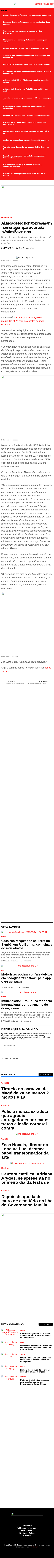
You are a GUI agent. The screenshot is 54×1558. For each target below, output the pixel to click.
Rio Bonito (6, 218)
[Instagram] (19, 1551)
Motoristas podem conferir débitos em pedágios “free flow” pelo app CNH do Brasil (26, 978)
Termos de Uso (27, 1530)
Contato (27, 1536)
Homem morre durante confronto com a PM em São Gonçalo (35, 1371)
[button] (2, 252)
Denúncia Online (27, 1533)
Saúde (3, 997)
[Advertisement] (27, 804)
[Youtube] (28, 1551)
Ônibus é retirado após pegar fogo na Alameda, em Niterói (27, 15)
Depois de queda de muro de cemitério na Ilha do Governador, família (27, 1200)
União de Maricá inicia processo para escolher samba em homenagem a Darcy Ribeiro (34, 1382)
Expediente (27, 1525)
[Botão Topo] (37, 1551)
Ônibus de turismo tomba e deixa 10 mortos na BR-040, (25, 49)
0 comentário (28, 248)
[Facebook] (16, 1551)
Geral (3, 970)
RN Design (34, 1547)
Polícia (3, 937)
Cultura (4, 1139)
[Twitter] (24, 1551)
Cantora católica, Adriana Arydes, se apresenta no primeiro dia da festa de (26, 1178)
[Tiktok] (33, 1551)
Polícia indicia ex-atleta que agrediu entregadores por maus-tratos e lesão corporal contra (25, 1119)
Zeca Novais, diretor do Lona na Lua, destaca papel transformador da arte (25, 1151)
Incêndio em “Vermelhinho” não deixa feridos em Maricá (26, 116)
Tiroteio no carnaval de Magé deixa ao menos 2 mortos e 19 (25, 1092)
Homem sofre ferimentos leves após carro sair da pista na (26, 64)
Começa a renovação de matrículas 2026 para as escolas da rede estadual (22, 321)
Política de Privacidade (27, 1528)
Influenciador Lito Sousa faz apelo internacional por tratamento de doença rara (26, 1004)
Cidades (5, 1083)
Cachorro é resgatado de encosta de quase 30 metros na (26, 140)
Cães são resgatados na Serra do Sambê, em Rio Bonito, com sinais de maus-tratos (26, 944)
